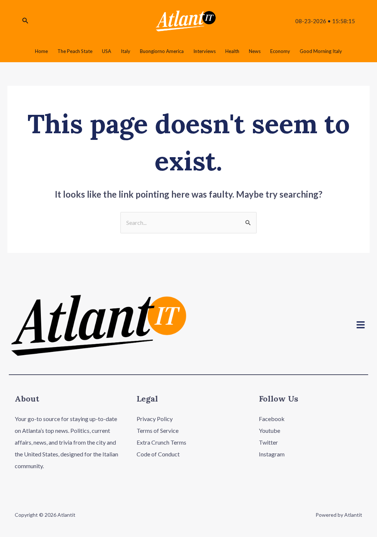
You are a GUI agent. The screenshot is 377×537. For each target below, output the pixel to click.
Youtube (269, 430)
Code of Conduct (158, 454)
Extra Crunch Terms (161, 442)
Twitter (268, 442)
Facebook (272, 418)
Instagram (272, 454)
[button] (360, 325)
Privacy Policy (155, 418)
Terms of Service (158, 430)
